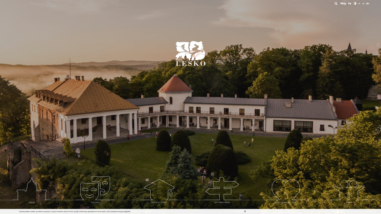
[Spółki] (349, 191)
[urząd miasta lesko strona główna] (190, 53)
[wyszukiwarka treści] (336, 3)
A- (359, 3)
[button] (343, 3)
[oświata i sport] (158, 191)
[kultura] (95, 191)
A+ (367, 3)
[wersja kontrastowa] (355, 3)
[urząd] (32, 191)
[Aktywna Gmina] (222, 191)
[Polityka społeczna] (286, 191)
